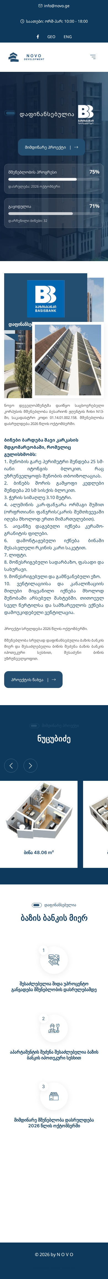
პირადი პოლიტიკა (54, 1267)
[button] (93, 57)
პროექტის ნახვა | (30, 679)
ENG (68, 36)
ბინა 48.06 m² (39, 852)
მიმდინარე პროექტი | (48, 147)
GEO (51, 36)
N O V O (65, 1254)
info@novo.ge (57, 5)
